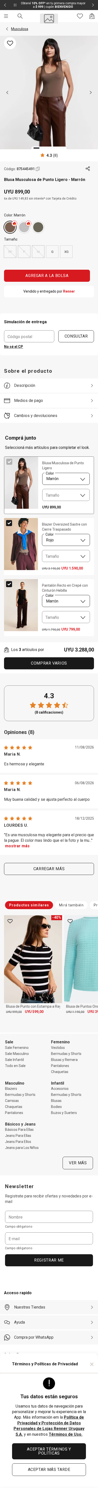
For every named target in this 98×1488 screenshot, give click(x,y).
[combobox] (66, 479)
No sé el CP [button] (13, 347)
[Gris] (24, 227)
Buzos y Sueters (64, 1113)
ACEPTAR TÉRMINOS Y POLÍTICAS (49, 1451)
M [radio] (38, 252)
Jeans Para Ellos (18, 1142)
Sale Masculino (17, 1054)
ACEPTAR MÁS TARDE (49, 1469)
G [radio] (52, 252)
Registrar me (49, 1260)
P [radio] (24, 252)
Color (50, 473)
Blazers (11, 1089)
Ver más (78, 1162)
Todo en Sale (15, 1066)
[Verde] (38, 227)
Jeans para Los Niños (22, 1148)
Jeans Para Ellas (18, 1136)
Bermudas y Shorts (66, 1054)
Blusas (56, 1101)
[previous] (7, 92)
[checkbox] (9, 462)
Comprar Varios (49, 663)
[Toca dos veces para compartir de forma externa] (88, 169)
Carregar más (49, 868)
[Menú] (6, 16)
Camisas (12, 1101)
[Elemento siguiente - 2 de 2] (93, 5)
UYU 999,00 (14, 1012)
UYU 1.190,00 (75, 1012)
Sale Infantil (14, 1060)
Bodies (56, 1107)
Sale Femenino (17, 1048)
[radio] (10, 227)
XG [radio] (66, 252)
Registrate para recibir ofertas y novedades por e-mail (49, 1199)
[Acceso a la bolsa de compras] (92, 16)
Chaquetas (59, 1072)
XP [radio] (10, 252)
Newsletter (19, 1186)
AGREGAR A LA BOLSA (47, 275)
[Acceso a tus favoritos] (80, 16)
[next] (91, 92)
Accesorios (60, 1089)
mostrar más (17, 846)
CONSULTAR (76, 336)
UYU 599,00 (34, 1012)
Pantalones (60, 1066)
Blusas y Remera (64, 1060)
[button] (7, 29)
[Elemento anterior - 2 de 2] (5, 5)
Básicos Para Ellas (19, 1130)
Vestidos (58, 1048)
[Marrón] (10, 227)
